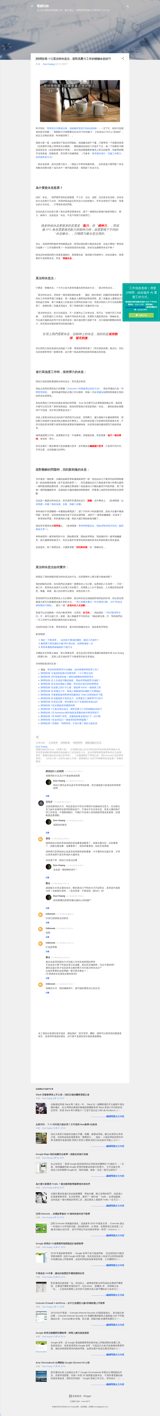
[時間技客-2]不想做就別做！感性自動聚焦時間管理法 (67, 676)
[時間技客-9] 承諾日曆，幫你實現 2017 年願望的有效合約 (69, 701)
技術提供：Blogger (81, 1396)
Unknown (50, 914)
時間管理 (77, 742)
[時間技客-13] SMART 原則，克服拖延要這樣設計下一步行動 (71, 716)
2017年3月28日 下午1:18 (60, 883)
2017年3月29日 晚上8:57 (65, 914)
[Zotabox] (0, 1415)
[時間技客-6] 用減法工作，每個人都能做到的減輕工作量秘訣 (71, 691)
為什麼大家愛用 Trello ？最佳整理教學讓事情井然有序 (63, 1184)
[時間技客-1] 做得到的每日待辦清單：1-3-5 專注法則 (67, 673)
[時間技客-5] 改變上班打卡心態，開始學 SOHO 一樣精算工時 (71, 687)
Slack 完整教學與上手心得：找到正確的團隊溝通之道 (62, 1094)
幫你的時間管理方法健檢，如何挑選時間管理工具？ (73, 669)
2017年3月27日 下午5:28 (75, 781)
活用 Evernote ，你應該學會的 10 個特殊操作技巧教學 (63, 1213)
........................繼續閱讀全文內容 (107, 1116)
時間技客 (65, 742)
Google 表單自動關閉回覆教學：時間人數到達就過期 (62, 1333)
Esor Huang (59, 780)
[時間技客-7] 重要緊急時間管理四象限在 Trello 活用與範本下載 (72, 694)
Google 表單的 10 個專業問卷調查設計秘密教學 (59, 1243)
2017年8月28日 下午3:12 (65, 984)
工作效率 (53, 742)
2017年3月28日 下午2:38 (75, 896)
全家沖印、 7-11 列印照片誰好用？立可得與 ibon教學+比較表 (66, 1124)
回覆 (47, 796)
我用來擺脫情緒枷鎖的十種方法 (56, 647)
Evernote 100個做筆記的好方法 (83, 388)
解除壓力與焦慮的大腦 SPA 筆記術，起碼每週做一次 (67, 643)
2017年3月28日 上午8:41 (75, 821)
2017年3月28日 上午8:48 (60, 839)
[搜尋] (127, 7)
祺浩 (48, 838)
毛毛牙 (49, 802)
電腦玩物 (43, 6)
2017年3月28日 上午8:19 (62, 802)
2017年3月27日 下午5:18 (73, 771)
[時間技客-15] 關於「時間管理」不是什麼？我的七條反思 (69, 723)
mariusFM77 (85, 1401)
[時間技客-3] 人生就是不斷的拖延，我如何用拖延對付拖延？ (71, 680)
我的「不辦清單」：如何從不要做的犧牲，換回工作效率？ (70, 640)
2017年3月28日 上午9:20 (75, 865)
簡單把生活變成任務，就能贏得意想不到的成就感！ (73, 128)
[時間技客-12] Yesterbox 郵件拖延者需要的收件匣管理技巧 (70, 712)
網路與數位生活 (93, 742)
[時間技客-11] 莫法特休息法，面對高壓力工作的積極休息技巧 (71, 709)
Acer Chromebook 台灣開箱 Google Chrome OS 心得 (63, 1362)
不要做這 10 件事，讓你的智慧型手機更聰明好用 (60, 1273)
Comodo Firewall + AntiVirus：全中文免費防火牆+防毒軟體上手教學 (70, 1303)
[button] (122, 59)
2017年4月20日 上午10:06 (60, 957)
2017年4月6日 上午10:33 (65, 943)
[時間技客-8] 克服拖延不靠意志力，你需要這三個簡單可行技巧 (72, 698)
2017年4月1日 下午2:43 (64, 928)
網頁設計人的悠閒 (55, 771)
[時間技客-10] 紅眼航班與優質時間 (58, 705)
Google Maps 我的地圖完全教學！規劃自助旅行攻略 (62, 1154)
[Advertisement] (80, 33)
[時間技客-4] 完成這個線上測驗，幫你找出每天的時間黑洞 (69, 684)
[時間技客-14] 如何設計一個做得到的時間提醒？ (64, 719)
